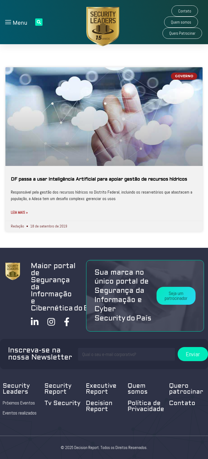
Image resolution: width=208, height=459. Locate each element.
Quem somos (138, 389)
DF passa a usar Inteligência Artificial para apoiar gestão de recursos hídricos (99, 179)
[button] (184, 11)
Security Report (58, 389)
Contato (182, 403)
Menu (19, 23)
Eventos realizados (20, 413)
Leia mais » (19, 212)
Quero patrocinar (186, 389)
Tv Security (62, 403)
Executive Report (101, 389)
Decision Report (99, 406)
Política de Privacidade (146, 406)
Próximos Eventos (19, 403)
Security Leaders (16, 389)
